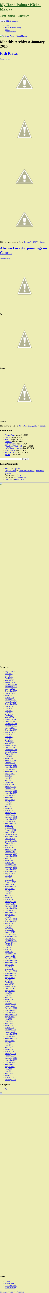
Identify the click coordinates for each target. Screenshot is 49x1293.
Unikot (7, 437)
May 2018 (8, 845)
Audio (7, 30)
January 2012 (10, 956)
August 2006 (10, 1067)
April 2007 (9, 1049)
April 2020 (9, 808)
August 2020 (10, 800)
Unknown (8, 479)
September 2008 (11, 1015)
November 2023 (11, 726)
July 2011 (8, 967)
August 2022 (10, 754)
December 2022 (11, 750)
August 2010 (10, 978)
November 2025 (11, 687)
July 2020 (8, 802)
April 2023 (9, 741)
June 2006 (8, 1071)
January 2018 (10, 852)
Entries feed (9, 1283)
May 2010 (8, 980)
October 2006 (10, 1062)
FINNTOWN (10, 450)
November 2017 (11, 856)
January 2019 (10, 832)
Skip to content (11, 21)
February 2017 (10, 865)
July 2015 (8, 891)
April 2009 (9, 999)
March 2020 (9, 810)
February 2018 (10, 850)
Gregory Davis (10, 471)
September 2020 (11, 797)
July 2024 (8, 708)
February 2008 (10, 1030)
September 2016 (11, 871)
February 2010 (10, 986)
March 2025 (9, 698)
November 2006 (11, 1060)
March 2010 (9, 984)
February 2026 (10, 682)
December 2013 (11, 919)
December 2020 (11, 791)
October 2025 (10, 689)
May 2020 (8, 806)
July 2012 (8, 945)
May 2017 (8, 858)
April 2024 (9, 715)
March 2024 (9, 717)
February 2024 (10, 719)
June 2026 (8, 674)
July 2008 (8, 1019)
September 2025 (11, 691)
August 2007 (10, 1041)
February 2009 (10, 1004)
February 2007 (10, 1054)
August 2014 (10, 915)
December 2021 (11, 765)
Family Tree (19, 479)
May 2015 (8, 895)
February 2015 (10, 902)
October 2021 (10, 769)
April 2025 (9, 695)
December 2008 (11, 1008)
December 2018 (11, 834)
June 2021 (8, 778)
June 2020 (8, 804)
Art (20, 242)
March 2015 (9, 899)
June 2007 (8, 1045)
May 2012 (8, 949)
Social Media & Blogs (13, 27)
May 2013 (8, 928)
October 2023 (10, 728)
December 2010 (11, 971)
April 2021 (9, 782)
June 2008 (8, 1021)
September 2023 (11, 730)
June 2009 (8, 995)
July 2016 (8, 876)
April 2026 (9, 678)
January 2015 (10, 904)
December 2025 (11, 685)
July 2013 (8, 926)
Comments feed (11, 1286)
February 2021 (10, 787)
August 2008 (10, 1017)
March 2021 (9, 784)
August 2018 (10, 843)
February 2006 (10, 1080)
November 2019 (11, 819)
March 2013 (9, 930)
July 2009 (8, 993)
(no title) (8, 455)
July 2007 (8, 1043)
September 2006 (11, 1064)
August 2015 (10, 889)
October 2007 (10, 1036)
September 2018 (11, 841)
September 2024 (11, 704)
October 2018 (10, 839)
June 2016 (8, 878)
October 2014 (10, 910)
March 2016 (9, 880)
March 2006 (9, 1077)
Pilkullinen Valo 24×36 (13, 446)
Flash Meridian (10, 32)
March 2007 (9, 1051)
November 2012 (11, 936)
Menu (3, 21)
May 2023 (8, 739)
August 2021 (10, 774)
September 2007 (11, 1038)
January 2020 (10, 815)
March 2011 (9, 969)
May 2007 (8, 1047)
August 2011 (9, 965)
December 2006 (11, 1058)
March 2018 (9, 847)
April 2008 (9, 1025)
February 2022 (10, 761)
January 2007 (10, 1056)
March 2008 (9, 1028)
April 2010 (9, 982)
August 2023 (10, 732)
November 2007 (11, 1034)
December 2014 (11, 906)
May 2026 (8, 676)
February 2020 (10, 813)
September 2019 (11, 823)
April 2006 (9, 1075)
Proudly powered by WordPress (12, 1292)
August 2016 (10, 873)
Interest (19, 475)
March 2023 (9, 743)
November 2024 (11, 702)
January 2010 (10, 988)
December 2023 (11, 724)
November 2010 (11, 973)
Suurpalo (8, 442)
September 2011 (11, 962)
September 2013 (11, 921)
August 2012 (10, 943)
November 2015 (11, 886)
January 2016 (10, 884)
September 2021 (11, 771)
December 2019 (11, 817)
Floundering (21, 477)
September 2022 (11, 752)
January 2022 (10, 763)
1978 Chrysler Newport (14, 448)
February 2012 (10, 954)
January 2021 (10, 789)
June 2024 (8, 711)
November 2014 (11, 908)
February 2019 (10, 830)
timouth (43, 242)
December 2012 (11, 934)
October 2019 (10, 821)
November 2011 (11, 960)
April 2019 (9, 826)
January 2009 (10, 1006)
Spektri (7, 439)
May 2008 (8, 1023)
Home (7, 25)
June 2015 (8, 893)
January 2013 (10, 932)
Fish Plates (9, 53)
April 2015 (9, 897)
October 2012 (10, 939)
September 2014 (11, 912)
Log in (7, 1281)
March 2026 (9, 680)
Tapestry (16, 469)
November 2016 (11, 869)
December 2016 (11, 867)
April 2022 (9, 758)
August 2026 (10, 672)
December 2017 (11, 854)
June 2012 (8, 947)
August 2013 (10, 923)
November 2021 (11, 767)
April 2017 (9, 860)
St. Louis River (10, 444)
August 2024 (10, 706)
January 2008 (10, 1032)
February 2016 (10, 882)
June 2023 (8, 737)
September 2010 (11, 975)
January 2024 (10, 721)
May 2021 (8, 780)
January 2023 (10, 747)
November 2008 (11, 1010)
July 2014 (8, 917)
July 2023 (8, 734)
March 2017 (9, 863)
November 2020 (11, 793)
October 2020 (10, 795)
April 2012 (9, 952)
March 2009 (9, 1002)
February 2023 (10, 745)
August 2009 (10, 991)
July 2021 (8, 776)
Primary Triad (10, 435)
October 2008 (10, 1012)
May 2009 (8, 997)
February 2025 (10, 700)
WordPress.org (10, 1288)
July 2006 (8, 1069)
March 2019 (9, 828)
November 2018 (11, 837)
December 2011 (11, 958)
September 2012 (11, 941)
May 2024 (8, 713)
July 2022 (8, 756)
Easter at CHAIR (11, 452)
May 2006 (8, 1073)
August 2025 (10, 693)
